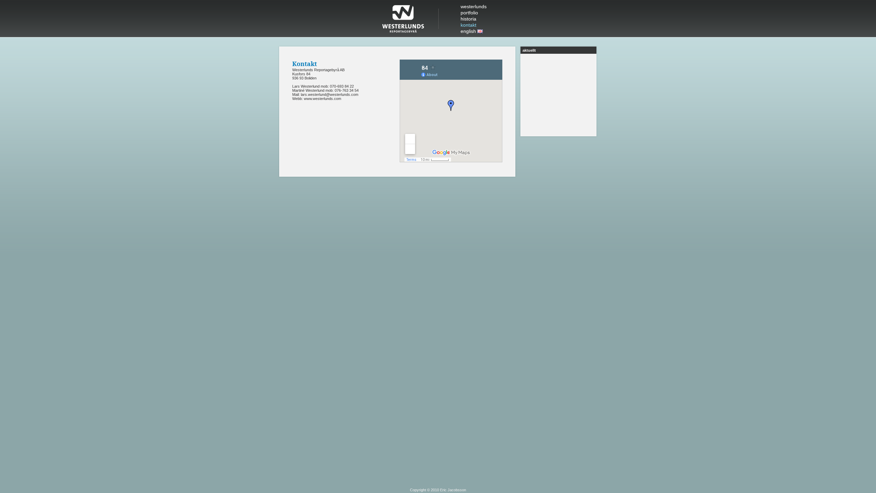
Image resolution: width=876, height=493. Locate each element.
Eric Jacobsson (453, 490)
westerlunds (474, 6)
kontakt (468, 25)
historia (468, 19)
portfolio (469, 12)
